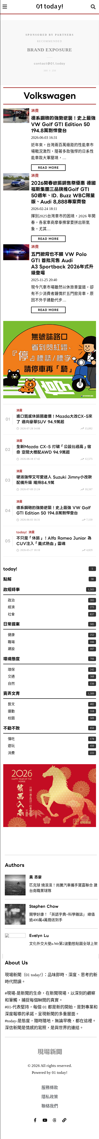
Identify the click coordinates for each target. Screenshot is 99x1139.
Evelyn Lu (39, 935)
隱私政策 (49, 1097)
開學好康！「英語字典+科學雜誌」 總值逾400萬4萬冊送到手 (62, 917)
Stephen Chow (43, 906)
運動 (11, 711)
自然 (11, 683)
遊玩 (11, 746)
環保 (11, 669)
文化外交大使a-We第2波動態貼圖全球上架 (63, 944)
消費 (35, 111)
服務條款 (49, 1087)
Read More (48, 167)
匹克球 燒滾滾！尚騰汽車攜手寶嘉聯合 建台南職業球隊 (63, 888)
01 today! (59, 1072)
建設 (11, 649)
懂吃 (11, 739)
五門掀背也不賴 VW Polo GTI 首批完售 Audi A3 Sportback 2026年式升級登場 (62, 263)
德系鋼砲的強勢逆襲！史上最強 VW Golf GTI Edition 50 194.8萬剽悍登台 (63, 124)
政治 (11, 600)
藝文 (11, 704)
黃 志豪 (35, 877)
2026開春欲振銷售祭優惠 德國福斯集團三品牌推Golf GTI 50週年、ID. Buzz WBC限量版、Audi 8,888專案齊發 (63, 192)
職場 (11, 642)
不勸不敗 (11, 728)
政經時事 (11, 589)
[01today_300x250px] (49, 359)
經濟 (11, 607)
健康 (11, 635)
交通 (11, 676)
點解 (7, 579)
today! (21, 532)
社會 (11, 614)
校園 (11, 718)
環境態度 (11, 659)
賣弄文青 (11, 693)
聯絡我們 (49, 1106)
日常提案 (11, 624)
